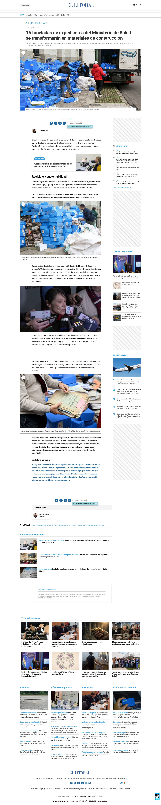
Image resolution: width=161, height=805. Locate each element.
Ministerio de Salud (50, 525)
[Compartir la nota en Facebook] (51, 123)
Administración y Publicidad (78, 789)
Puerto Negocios (107, 778)
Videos (74, 525)
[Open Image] (23, 53)
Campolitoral (38, 778)
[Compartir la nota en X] (55, 123)
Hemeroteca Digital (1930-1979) (41, 789)
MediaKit (127, 789)
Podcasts (75, 778)
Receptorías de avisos (60, 789)
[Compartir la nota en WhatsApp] (60, 123)
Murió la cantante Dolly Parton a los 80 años (128, 167)
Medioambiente (64, 525)
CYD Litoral (82, 525)
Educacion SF (122, 778)
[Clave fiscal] (157, 799)
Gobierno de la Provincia (95, 525)
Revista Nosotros (48, 778)
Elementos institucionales (97, 789)
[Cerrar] (91, 127)
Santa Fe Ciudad (37, 525)
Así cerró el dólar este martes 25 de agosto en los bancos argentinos (127, 174)
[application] (60, 309)
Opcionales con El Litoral (114, 789)
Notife (115, 778)
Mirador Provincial (86, 778)
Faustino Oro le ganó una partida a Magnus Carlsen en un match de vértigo (128, 151)
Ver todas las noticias (121, 187)
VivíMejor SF (96, 778)
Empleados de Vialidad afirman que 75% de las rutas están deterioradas (128, 181)
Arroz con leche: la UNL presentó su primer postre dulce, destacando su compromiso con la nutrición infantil (127, 159)
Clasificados (59, 778)
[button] (60, 309)
